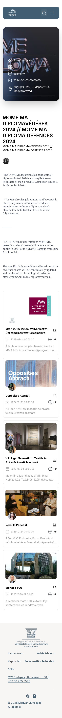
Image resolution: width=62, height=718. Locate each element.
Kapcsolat (14, 661)
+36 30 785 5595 (19, 681)
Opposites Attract (17, 395)
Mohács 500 (13, 587)
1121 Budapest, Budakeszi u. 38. (28, 677)
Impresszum (15, 653)
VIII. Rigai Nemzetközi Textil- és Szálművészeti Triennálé (26, 460)
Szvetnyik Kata (23, 60)
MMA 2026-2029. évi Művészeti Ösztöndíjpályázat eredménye (26, 331)
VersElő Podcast (16, 525)
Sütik (11, 669)
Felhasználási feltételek (39, 661)
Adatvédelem (45, 653)
